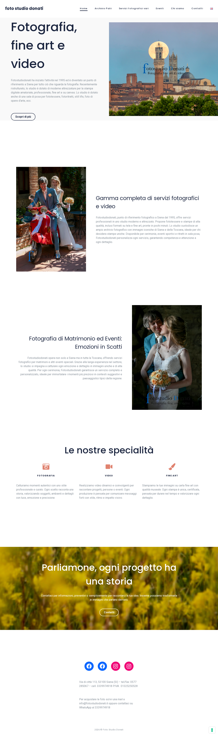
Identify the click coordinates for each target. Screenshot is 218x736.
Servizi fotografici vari (134, 8)
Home (83, 8)
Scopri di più (23, 116)
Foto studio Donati (24, 8)
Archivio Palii (103, 8)
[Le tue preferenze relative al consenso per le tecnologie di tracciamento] (212, 730)
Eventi (160, 8)
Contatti (197, 8)
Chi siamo (177, 8)
